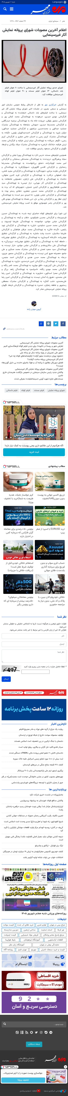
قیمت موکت (8, 925)
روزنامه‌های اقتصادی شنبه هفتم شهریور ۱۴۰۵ (42, 914)
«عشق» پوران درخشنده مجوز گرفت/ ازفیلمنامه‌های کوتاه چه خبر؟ (36, 356)
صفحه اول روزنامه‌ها (54, 864)
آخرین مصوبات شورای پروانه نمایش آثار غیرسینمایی (41, 343)
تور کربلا (60, 930)
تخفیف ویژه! (23, 1080)
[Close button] (65, 1066)
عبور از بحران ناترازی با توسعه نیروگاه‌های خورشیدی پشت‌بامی (37, 782)
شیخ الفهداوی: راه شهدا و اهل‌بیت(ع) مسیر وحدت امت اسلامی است (33, 821)
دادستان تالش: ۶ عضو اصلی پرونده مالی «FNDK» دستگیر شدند (36, 753)
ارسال (6, 679)
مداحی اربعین (29, 930)
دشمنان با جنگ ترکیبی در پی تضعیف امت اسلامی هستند (38, 741)
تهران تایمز (22, 949)
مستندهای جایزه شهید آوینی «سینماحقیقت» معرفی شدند (38, 379)
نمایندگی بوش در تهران (49, 944)
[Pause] (6, 437)
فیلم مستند (39, 390)
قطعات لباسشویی (55, 940)
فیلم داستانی (11, 390)
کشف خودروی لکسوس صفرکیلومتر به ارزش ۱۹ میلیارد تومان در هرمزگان (33, 851)
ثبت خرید (34, 452)
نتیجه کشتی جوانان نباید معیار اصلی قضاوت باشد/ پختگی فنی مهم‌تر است (34, 838)
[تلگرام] (51, 1032)
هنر (63, 21)
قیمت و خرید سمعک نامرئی (53, 949)
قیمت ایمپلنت (10, 935)
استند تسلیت (46, 930)
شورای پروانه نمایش (56, 390)
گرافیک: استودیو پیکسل (28, 1091)
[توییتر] (36, 1032)
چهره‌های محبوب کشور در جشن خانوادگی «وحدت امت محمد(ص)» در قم (32, 776)
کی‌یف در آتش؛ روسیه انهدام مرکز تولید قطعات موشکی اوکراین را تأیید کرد (33, 829)
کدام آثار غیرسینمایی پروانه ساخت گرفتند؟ (45, 359)
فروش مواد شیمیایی (29, 935)
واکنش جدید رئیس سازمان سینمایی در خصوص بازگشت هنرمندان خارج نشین (33, 374)
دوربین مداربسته (11, 930)
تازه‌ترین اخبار (58, 724)
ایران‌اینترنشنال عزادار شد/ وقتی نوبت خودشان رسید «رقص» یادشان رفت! (34, 808)
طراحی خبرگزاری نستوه (52, 1091)
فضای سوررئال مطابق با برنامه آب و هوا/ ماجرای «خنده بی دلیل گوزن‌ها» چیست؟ (32, 364)
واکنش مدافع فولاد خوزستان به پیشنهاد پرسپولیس (41, 800)
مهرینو (33, 949)
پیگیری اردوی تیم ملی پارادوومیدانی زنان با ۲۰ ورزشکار (40, 770)
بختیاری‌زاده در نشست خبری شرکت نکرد (46, 794)
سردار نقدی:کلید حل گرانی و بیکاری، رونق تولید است (40, 747)
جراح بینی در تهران (57, 925)
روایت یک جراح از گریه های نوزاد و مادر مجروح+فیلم (41, 729)
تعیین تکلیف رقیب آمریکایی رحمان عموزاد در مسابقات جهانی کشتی (34, 815)
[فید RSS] (27, 1032)
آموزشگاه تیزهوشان (32, 940)
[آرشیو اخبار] (22, 1032)
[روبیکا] (32, 1032)
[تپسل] (4, 402)
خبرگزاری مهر (50, 104)
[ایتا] (17, 1032)
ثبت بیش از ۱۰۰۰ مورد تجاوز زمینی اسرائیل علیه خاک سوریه (38, 759)
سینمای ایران (53, 21)
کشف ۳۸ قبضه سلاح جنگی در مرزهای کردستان (43, 764)
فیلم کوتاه (25, 390)
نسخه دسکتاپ (34, 1044)
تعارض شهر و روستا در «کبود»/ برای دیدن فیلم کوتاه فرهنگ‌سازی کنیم (33, 346)
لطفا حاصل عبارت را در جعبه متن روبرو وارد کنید (45, 666)
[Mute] (11, 437)
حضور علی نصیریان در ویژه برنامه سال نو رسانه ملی (41, 352)
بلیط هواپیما (10, 940)
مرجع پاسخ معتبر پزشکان (53, 935)
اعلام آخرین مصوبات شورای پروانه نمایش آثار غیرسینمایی (39, 369)
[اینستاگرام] (41, 1032)
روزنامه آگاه (8, 949)
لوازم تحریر (41, 925)
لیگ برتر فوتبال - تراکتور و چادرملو (49, 845)
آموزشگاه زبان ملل (16, 944)
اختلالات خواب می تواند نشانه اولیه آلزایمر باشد (43, 857)
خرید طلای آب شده (25, 925)
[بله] (46, 1032)
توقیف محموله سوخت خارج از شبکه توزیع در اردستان (41, 735)
